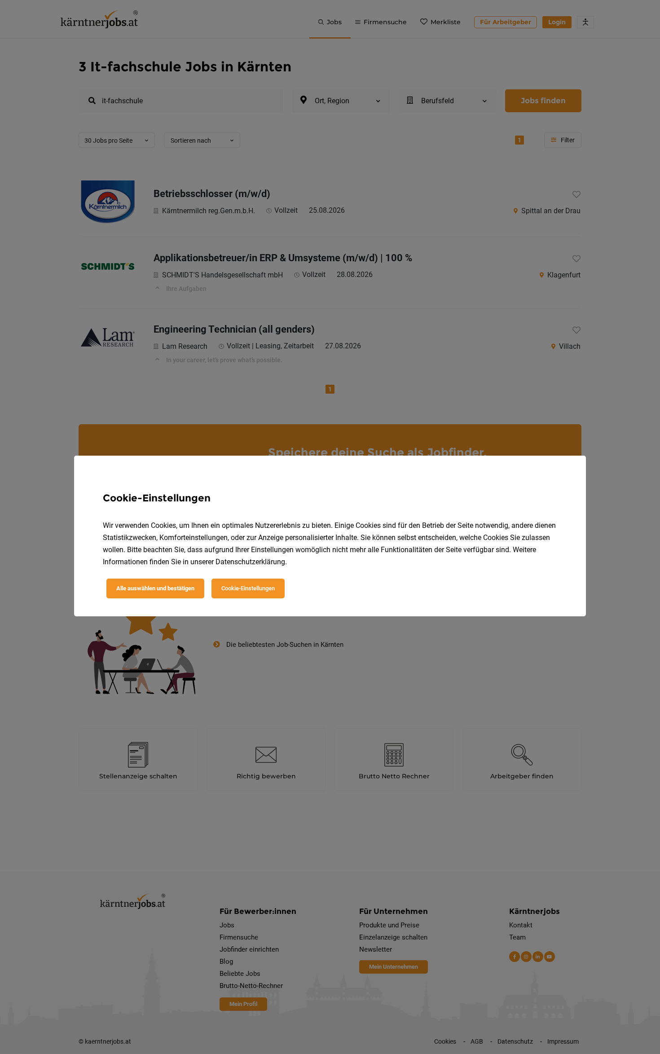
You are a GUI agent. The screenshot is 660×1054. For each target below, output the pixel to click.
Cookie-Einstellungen (248, 588)
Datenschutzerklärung (250, 562)
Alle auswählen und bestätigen (155, 588)
